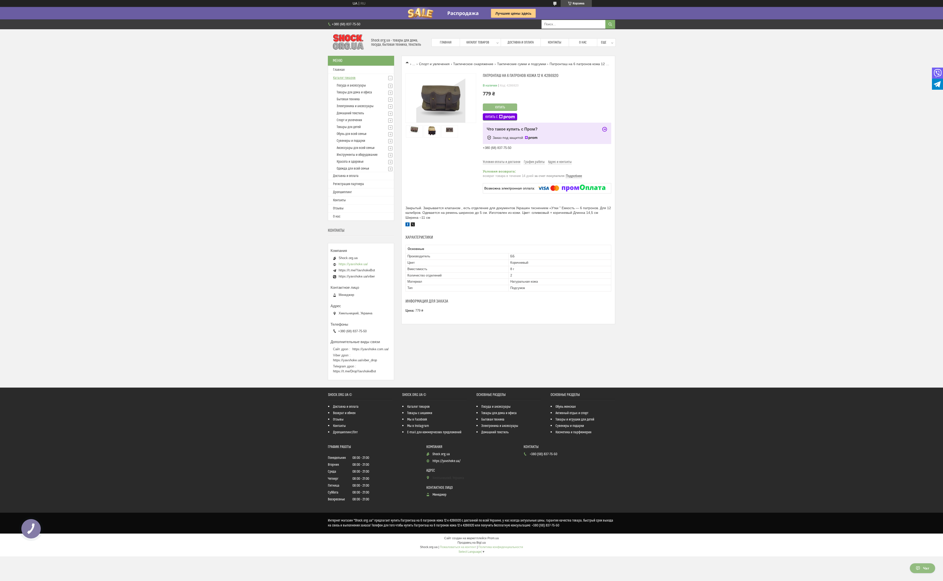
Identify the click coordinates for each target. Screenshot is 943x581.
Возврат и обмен (344, 413)
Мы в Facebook (417, 419)
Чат (926, 568)
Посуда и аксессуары (351, 85)
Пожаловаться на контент (458, 547)
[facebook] (407, 225)
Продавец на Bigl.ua (472, 542)
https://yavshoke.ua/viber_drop (355, 360)
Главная (446, 42)
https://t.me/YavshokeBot (357, 270)
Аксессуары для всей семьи (355, 148)
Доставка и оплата (521, 42)
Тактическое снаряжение (473, 64)
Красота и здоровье (350, 162)
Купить (500, 107)
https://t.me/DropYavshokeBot (354, 371)
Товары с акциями (419, 413)
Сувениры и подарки (351, 141)
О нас (583, 42)
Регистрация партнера (348, 184)
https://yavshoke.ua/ (353, 264)
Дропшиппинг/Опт (345, 432)
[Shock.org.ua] (347, 42)
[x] (413, 225)
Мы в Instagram (418, 426)
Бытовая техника (348, 99)
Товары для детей (349, 127)
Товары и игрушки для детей (574, 419)
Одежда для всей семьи (353, 169)
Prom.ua (493, 538)
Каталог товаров (477, 42)
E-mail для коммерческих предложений (434, 432)
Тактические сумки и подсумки (521, 64)
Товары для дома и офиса (354, 92)
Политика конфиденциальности (500, 547)
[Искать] (610, 24)
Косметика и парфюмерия (573, 432)
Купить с (491, 117)
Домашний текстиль (350, 113)
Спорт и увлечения (434, 64)
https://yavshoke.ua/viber (357, 276)
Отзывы (338, 208)
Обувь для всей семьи (351, 134)
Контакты (554, 42)
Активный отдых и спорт (571, 413)
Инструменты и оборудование (357, 155)
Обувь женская (565, 407)
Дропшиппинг (342, 192)
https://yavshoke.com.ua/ (370, 349)
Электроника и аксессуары (355, 106)
